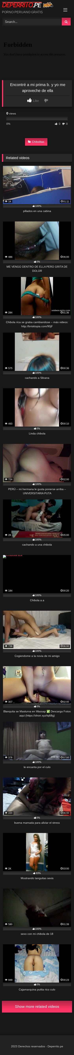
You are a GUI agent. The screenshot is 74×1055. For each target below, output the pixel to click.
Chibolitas (38, 141)
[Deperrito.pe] (30, 5)
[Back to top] (61, 1043)
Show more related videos (37, 1006)
